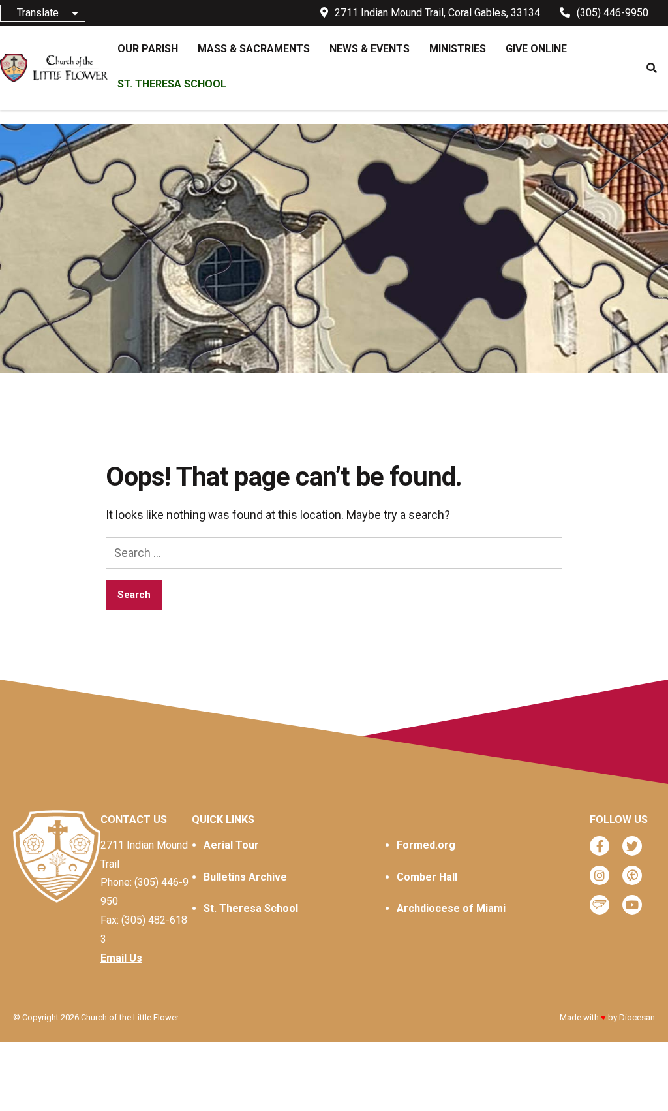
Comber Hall (427, 877)
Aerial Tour (231, 845)
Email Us (121, 958)
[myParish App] (632, 875)
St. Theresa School (251, 908)
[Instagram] (599, 875)
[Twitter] (632, 846)
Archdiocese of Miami (451, 908)
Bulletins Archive (245, 877)
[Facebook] (599, 846)
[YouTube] (632, 905)
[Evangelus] (599, 905)
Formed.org (426, 845)
